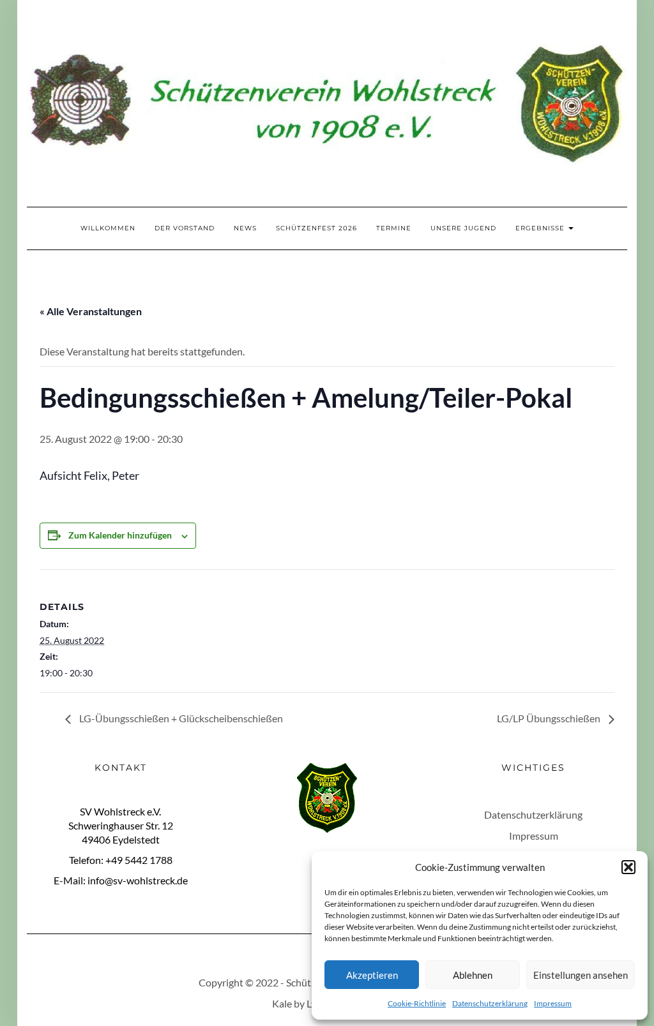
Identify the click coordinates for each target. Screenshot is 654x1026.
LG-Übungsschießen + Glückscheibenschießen (180, 718)
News (245, 228)
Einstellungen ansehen (580, 975)
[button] (628, 867)
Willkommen (107, 228)
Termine (393, 228)
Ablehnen (472, 975)
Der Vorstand (185, 228)
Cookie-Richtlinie (417, 1003)
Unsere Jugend (463, 228)
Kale (282, 1003)
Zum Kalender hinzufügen (120, 535)
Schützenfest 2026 (316, 228)
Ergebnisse (541, 228)
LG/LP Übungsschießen (549, 718)
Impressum (553, 1003)
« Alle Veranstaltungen (91, 311)
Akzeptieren (372, 975)
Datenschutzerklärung (490, 1003)
